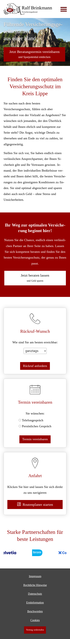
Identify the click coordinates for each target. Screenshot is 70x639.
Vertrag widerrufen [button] (35, 630)
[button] (34, 54)
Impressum (35, 576)
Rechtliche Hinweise (35, 585)
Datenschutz (35, 593)
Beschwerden (35, 611)
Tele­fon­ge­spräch (32, 420)
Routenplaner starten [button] (38, 504)
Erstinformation (35, 602)
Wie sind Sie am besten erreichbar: (35, 342)
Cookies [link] (35, 620)
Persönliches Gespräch (36, 426)
